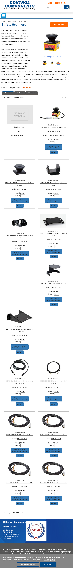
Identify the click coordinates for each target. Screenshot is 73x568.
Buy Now (53, 152)
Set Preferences (28, 564)
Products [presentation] (8, 93)
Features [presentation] (20, 93)
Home (3, 21)
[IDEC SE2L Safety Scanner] (51, 42)
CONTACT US (28, 88)
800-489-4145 (57, 3)
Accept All (48, 564)
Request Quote (59, 24)
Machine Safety (12, 21)
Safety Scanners (23, 21)
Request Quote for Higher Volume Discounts (53, 147)
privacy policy (49, 560)
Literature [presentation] (31, 93)
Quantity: (20, 135)
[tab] (8, 93)
